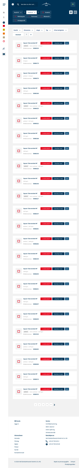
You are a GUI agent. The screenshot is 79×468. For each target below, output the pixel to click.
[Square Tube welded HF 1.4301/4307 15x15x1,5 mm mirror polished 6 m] (19, 196)
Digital (16, 444)
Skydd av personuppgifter (61, 461)
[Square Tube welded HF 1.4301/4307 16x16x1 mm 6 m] (19, 271)
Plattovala (34, 16)
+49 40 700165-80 (54, 444)
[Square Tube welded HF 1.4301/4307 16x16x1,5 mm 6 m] (19, 286)
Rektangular (21, 16)
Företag (16, 441)
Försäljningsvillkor (70, 464)
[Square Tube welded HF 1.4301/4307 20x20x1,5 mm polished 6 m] (19, 361)
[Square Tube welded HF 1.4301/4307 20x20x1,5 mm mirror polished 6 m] (19, 391)
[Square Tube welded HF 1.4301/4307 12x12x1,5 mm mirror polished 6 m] (19, 106)
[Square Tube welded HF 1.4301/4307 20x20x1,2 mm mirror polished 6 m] (19, 331)
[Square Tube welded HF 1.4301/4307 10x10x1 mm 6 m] (19, 60)
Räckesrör (47, 16)
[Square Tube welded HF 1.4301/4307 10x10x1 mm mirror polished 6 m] (19, 45)
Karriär (16, 450)
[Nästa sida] (54, 404)
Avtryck (73, 461)
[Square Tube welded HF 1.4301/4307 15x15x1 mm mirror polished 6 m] (19, 166)
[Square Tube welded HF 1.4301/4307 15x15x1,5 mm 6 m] (19, 211)
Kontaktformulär (19, 452)
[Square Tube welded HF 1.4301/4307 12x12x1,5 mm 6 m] (19, 136)
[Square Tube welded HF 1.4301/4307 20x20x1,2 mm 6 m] (19, 316)
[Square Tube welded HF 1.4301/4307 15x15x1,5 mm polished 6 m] (19, 226)
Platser (16, 447)
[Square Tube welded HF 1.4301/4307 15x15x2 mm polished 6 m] (19, 241)
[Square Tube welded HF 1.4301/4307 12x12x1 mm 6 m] (19, 90)
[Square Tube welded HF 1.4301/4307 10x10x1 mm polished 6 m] (19, 75)
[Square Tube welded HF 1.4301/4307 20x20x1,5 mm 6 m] (19, 376)
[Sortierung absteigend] (31, 34)
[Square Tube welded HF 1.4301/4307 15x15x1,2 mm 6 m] (19, 181)
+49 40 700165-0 (54, 441)
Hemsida (17, 438)
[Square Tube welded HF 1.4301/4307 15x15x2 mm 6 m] (19, 256)
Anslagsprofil (21, 20)
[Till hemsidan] (46, 4)
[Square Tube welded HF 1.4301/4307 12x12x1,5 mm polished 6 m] (19, 121)
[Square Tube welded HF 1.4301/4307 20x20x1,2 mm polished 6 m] (19, 346)
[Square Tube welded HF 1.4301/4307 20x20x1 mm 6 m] (19, 301)
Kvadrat (47, 12)
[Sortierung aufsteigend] (26, 34)
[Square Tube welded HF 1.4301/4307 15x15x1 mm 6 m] (19, 151)
